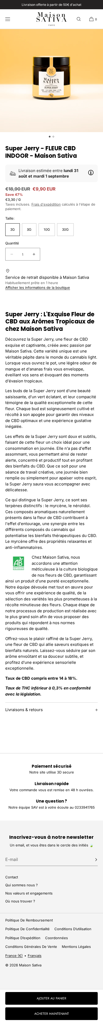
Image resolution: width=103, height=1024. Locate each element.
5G (29, 229)
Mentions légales (76, 946)
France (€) (14, 955)
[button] (78, 19)
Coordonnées (56, 938)
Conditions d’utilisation (72, 929)
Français (34, 955)
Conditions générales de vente (31, 946)
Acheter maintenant (51, 1013)
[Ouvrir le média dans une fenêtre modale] (51, 80)
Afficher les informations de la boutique (37, 287)
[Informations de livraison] (90, 172)
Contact (11, 877)
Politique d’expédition (22, 938)
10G (47, 229)
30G (65, 229)
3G (12, 229)
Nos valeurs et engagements (29, 893)
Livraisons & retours (24, 709)
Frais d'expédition (46, 204)
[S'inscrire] (91, 859)
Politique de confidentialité (27, 929)
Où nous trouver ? (20, 901)
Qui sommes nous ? (21, 885)
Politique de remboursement (29, 920)
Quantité (12, 243)
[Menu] (11, 19)
